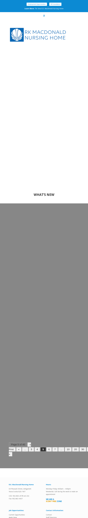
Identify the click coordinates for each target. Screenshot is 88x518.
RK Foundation (55, 4)
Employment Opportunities (37, 4)
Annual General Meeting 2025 (26, 222)
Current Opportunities (17, 515)
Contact (49, 515)
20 (75, 449)
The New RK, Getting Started (25, 336)
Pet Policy (16, 394)
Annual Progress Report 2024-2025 (28, 279)
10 (68, 449)
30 (82, 449)
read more (15, 262)
